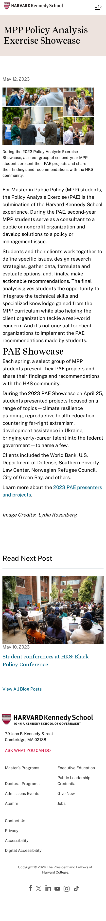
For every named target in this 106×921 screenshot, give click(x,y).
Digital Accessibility (23, 850)
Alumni (11, 803)
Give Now (66, 793)
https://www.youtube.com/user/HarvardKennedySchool (58, 889)
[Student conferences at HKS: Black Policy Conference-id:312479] (53, 609)
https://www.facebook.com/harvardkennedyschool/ (31, 888)
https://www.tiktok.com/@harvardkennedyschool (76, 888)
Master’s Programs (22, 767)
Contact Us (15, 820)
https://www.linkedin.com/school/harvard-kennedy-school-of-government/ (49, 888)
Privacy (11, 830)
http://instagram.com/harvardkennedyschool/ (67, 889)
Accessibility (17, 840)
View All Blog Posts (22, 689)
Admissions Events (22, 793)
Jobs (61, 803)
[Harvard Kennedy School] (33, 6)
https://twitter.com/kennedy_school (39, 889)
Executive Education (76, 767)
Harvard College (55, 872)
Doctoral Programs (22, 783)
